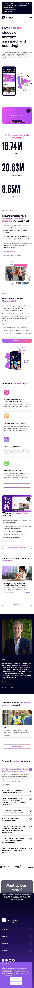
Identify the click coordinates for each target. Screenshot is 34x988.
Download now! (17, 340)
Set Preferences (16, 983)
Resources (5, 951)
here (10, 784)
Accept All (16, 979)
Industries (5, 944)
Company (5, 930)
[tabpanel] (17, 247)
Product (4, 937)
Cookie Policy (9, 974)
